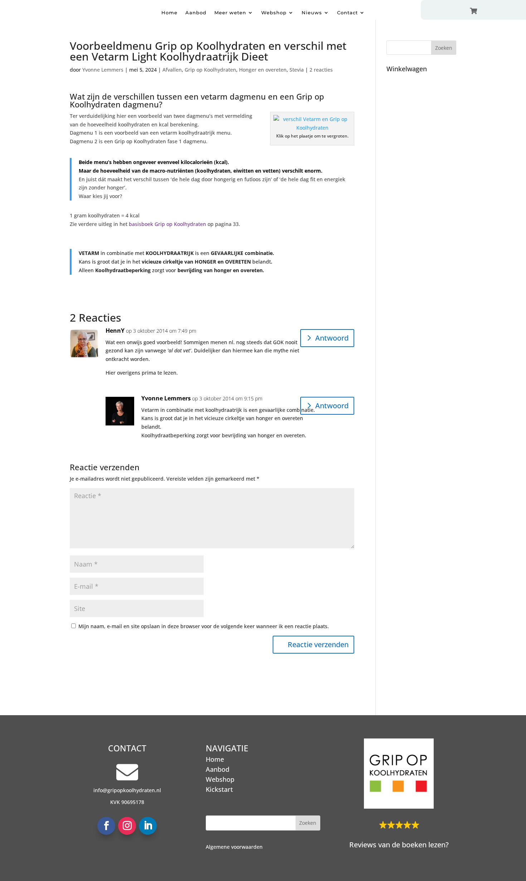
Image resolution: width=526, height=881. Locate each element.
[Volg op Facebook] (106, 826)
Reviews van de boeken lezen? (399, 844)
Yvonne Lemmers (102, 69)
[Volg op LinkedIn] (148, 826)
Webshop (274, 12)
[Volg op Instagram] (127, 826)
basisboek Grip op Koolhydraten (167, 224)
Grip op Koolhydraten (210, 69)
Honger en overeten (263, 69)
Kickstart (219, 789)
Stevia (296, 69)
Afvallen (172, 69)
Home (169, 12)
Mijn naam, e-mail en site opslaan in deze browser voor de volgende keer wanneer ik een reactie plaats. (203, 626)
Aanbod (195, 12)
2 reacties (321, 69)
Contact (347, 12)
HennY (115, 330)
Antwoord (332, 338)
